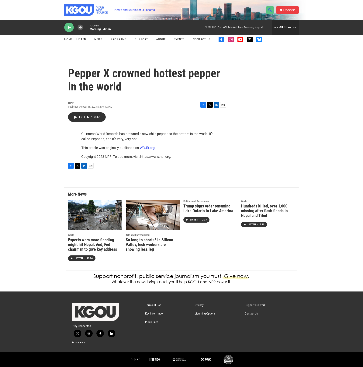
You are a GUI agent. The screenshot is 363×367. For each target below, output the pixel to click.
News (98, 39)
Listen (81, 39)
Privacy (199, 305)
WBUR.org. (147, 148)
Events (179, 39)
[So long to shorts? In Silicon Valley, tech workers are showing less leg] (153, 215)
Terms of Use (153, 305)
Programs (119, 39)
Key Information (154, 313)
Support (141, 39)
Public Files (151, 322)
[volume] (80, 27)
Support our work (255, 305)
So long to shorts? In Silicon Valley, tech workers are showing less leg (149, 244)
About (161, 39)
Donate (289, 10)
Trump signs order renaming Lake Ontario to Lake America (208, 208)
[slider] (86, 27)
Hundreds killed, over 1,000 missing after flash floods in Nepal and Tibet (264, 211)
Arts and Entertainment (138, 235)
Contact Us (201, 39)
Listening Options (205, 313)
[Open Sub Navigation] (89, 39)
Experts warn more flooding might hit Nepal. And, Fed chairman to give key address (92, 244)
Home (68, 39)
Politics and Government (196, 201)
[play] (69, 27)
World (71, 235)
